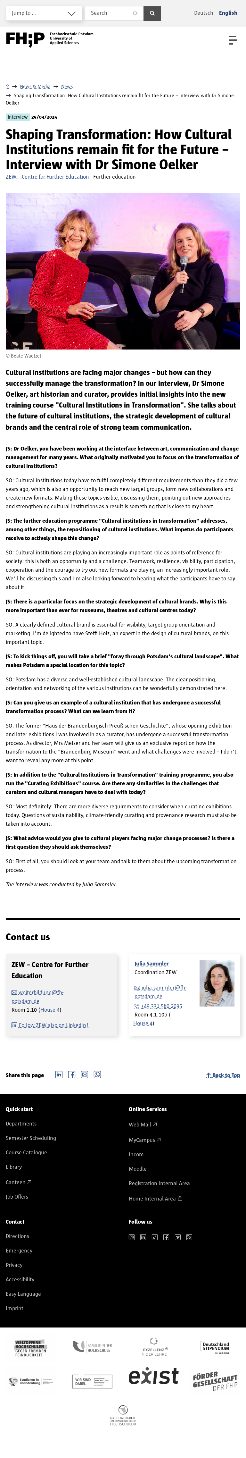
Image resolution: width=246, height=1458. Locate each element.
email (84, 1073)
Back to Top (226, 1075)
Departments (21, 1124)
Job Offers (17, 1197)
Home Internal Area (152, 1199)
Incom (136, 1155)
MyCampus (142, 1140)
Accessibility (20, 1280)
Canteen (16, 1182)
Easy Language (23, 1294)
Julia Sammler (152, 964)
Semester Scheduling (31, 1138)
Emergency (19, 1251)
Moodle (138, 1169)
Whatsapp (97, 1073)
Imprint (14, 1308)
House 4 (50, 1010)
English (228, 13)
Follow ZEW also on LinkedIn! (53, 1025)
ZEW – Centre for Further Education (47, 177)
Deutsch (203, 13)
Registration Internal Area (159, 1183)
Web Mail (140, 1125)
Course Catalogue (26, 1153)
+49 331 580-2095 (161, 1006)
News (67, 86)
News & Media (35, 86)
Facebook (71, 1073)
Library (14, 1167)
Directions (17, 1236)
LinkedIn (58, 1073)
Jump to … (24, 13)
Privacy (14, 1265)
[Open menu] (233, 40)
